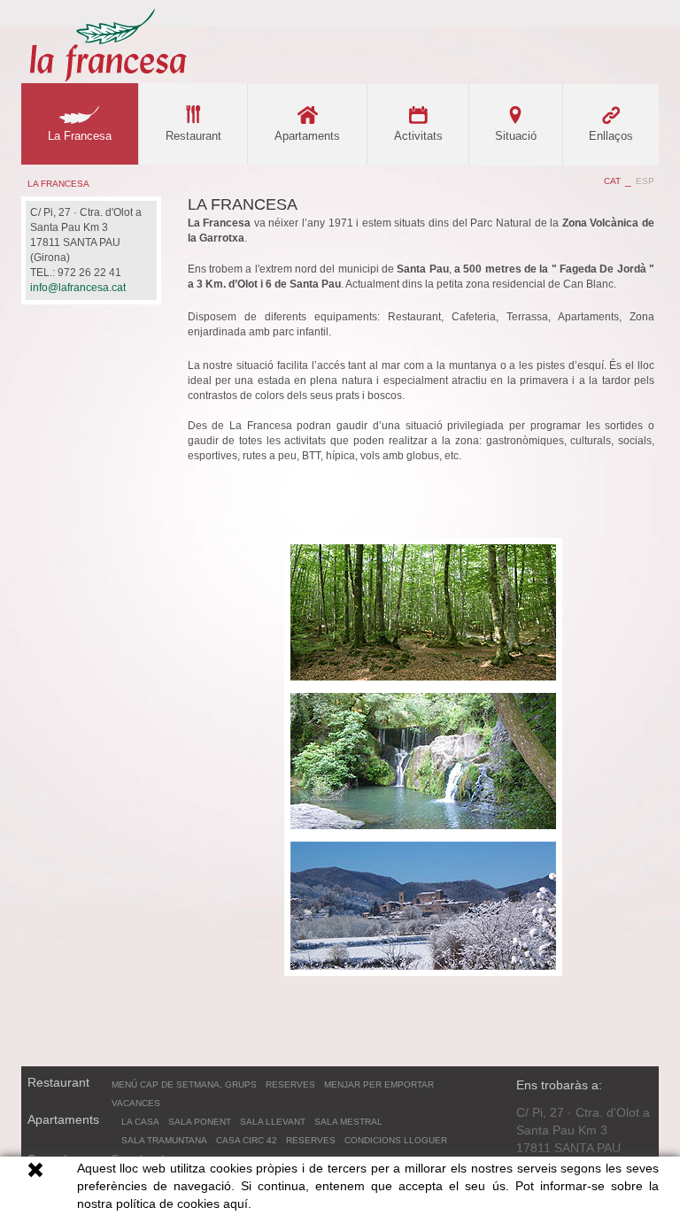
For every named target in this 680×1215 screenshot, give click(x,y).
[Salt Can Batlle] (424, 761)
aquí (235, 1203)
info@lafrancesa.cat (78, 287)
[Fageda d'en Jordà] (424, 612)
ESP (645, 181)
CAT (612, 181)
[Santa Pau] (424, 905)
